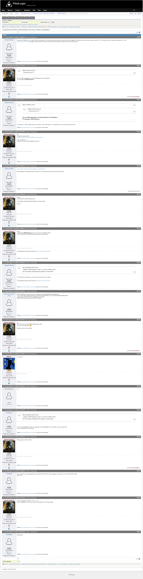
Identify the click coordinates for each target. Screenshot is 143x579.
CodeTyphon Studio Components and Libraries (33, 26)
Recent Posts (11, 17)
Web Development (52, 26)
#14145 (138, 353)
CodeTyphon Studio (14, 26)
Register (139, 13)
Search (32, 17)
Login (135, 13)
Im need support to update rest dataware (69, 26)
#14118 (138, 99)
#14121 (138, 194)
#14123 (138, 262)
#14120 (138, 165)
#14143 (138, 319)
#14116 (138, 37)
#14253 (138, 531)
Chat (39, 10)
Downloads (27, 10)
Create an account (32, 24)
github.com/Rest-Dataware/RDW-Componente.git (30, 137)
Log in (22, 61)
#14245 (138, 436)
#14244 (138, 409)
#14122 (138, 228)
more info (35, 500)
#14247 (138, 470)
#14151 (138, 386)
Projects (17, 10)
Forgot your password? (8, 24)
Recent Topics (20, 17)
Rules (26, 17)
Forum (45, 10)
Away (9, 370)
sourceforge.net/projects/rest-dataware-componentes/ (31, 169)
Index (4, 17)
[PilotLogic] (71, 575)
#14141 (138, 291)
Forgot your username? (21, 24)
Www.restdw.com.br (22, 41)
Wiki (34, 10)
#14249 (138, 497)
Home (3, 10)
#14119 (138, 131)
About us (10, 10)
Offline (9, 55)
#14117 (138, 65)
